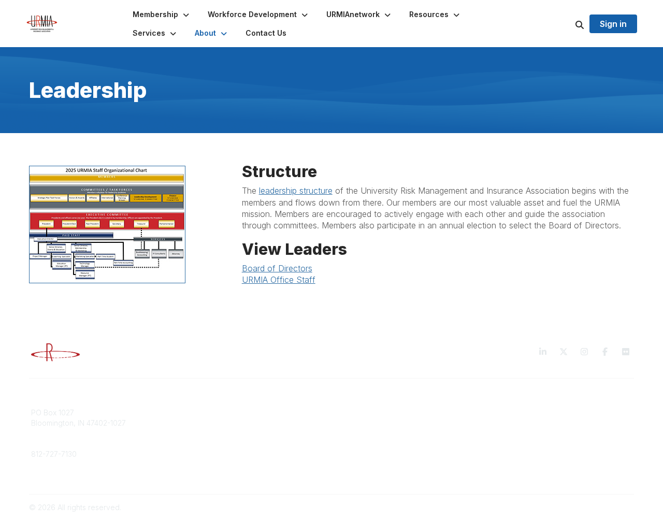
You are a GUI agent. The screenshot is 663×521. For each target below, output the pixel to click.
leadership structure (296, 190)
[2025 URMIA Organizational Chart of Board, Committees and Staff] (123, 224)
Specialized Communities (380, 432)
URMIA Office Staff (278, 279)
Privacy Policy (515, 412)
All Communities (364, 412)
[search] (566, 23)
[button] (161, 14)
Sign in (613, 24)
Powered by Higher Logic (590, 507)
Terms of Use (514, 422)
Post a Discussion (367, 422)
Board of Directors (277, 268)
